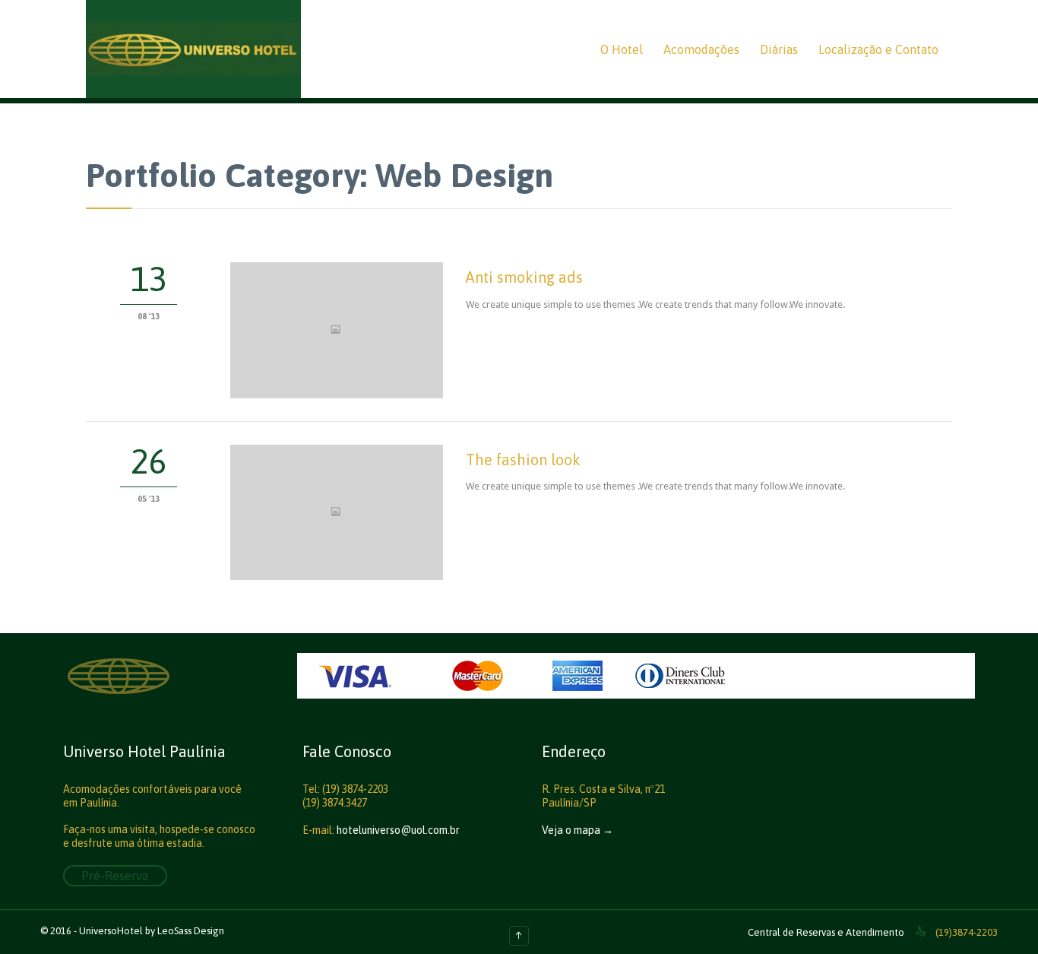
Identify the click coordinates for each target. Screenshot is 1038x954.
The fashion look (523, 459)
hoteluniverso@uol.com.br (398, 830)
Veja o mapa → (577, 830)
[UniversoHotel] (193, 49)
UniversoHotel (111, 931)
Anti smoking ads (524, 277)
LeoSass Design (190, 931)
